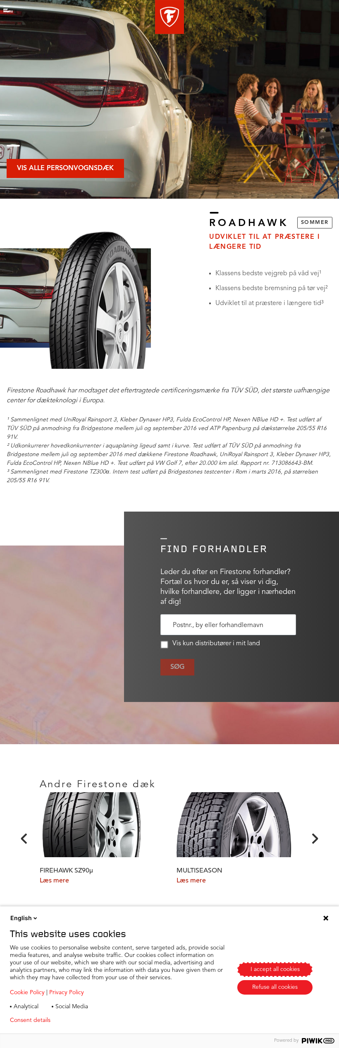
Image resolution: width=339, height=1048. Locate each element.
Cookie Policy (27, 992)
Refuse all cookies (275, 987)
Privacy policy (81, 1020)
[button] (169, 17)
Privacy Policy (66, 992)
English (21, 917)
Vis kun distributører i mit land (216, 643)
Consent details (30, 1020)
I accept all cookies (275, 969)
